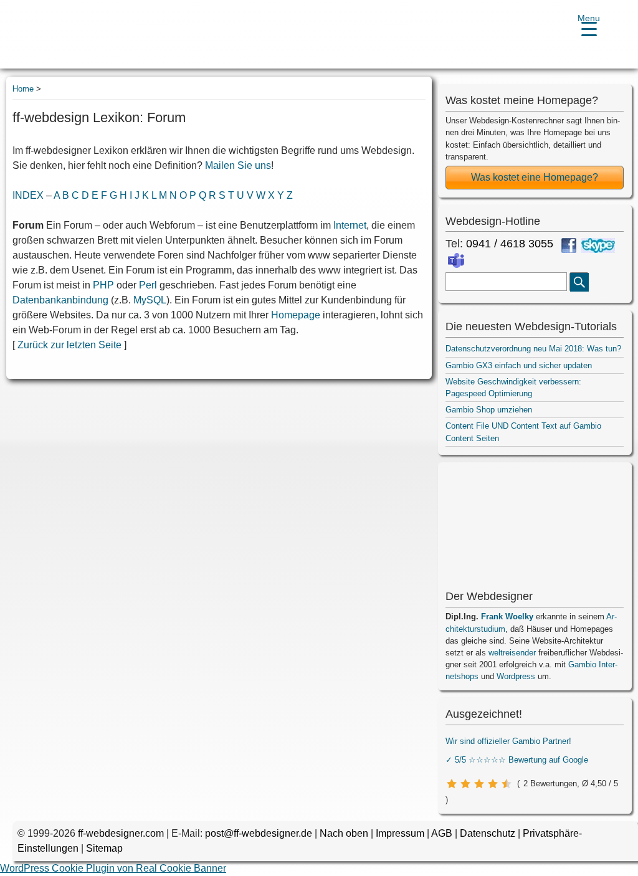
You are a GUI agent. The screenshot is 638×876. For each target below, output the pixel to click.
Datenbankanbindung (60, 300)
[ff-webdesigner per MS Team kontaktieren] (456, 260)
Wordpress (516, 676)
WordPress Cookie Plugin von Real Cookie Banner (113, 868)
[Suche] (579, 282)
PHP (103, 285)
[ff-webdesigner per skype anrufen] (598, 245)
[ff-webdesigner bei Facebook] (568, 245)
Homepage (295, 315)
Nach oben (344, 833)
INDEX (28, 195)
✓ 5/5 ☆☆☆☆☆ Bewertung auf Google (516, 759)
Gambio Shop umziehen (488, 409)
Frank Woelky (507, 616)
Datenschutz (487, 833)
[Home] (57, 36)
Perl (148, 285)
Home (23, 88)
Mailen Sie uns (238, 165)
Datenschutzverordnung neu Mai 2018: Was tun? (533, 348)
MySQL (149, 300)
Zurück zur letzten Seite (69, 345)
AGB (441, 833)
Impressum (400, 833)
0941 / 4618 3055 (509, 243)
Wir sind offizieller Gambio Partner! (508, 741)
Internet (349, 225)
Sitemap (104, 848)
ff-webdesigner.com (121, 833)
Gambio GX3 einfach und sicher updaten (518, 365)
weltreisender (512, 652)
